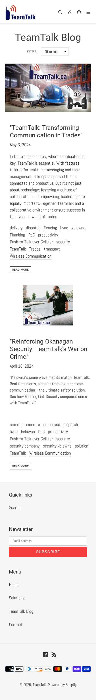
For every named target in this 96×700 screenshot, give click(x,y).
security (63, 242)
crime (14, 424)
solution (81, 446)
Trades (35, 249)
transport (52, 249)
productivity (48, 235)
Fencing (50, 228)
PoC (31, 235)
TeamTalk (18, 249)
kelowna (78, 228)
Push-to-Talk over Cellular (31, 242)
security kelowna (57, 446)
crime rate (31, 424)
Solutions (17, 598)
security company (25, 446)
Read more (20, 269)
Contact (15, 625)
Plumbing (17, 235)
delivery (16, 228)
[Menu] (88, 11)
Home (14, 584)
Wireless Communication (30, 256)
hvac (64, 228)
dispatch (33, 228)
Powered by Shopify (62, 684)
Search (15, 507)
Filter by (32, 51)
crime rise (51, 424)
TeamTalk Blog (21, 611)
